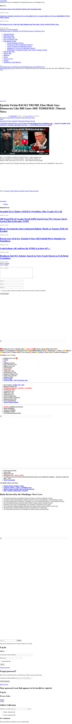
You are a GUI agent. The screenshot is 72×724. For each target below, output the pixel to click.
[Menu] (0, 65)
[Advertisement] (36, 86)
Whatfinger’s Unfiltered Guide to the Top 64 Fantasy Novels (27, 50)
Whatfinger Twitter (9, 411)
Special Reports (9, 34)
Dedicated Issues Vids (10, 399)
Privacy (6, 60)
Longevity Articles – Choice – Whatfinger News (18, 487)
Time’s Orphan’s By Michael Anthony (19, 46)
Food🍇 (40, 352)
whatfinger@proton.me (13, 406)
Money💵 (20, 350)
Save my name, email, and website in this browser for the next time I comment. (24, 290)
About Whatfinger (9, 408)
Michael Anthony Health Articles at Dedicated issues (19, 489)
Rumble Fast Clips (9, 363)
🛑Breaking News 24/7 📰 (8, 349)
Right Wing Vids (9, 36)
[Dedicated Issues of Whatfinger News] (22, 31)
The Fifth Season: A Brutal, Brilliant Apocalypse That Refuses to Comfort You (25, 507)
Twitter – (60, 350)
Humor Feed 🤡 (7, 352)
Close (2, 701)
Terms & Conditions (10, 410)
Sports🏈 (32, 350)
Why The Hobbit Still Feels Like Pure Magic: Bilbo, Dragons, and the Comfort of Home (28, 503)
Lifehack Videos (8, 377)
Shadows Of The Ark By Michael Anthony (21, 48)
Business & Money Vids (11, 374)
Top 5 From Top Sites (10, 470)
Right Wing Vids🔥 (52, 349)
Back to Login (4, 684)
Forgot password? (5, 667)
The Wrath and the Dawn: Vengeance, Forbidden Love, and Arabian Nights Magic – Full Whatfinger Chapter (34, 501)
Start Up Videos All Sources (12, 397)
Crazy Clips (7, 472)
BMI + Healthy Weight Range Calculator (16, 490)
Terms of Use (8, 59)
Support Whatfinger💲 (61, 352)
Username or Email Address (8, 654)
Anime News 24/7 (9, 394)
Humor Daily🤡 (17, 352)
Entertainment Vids (10, 41)
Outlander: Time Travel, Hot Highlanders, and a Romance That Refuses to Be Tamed (27, 504)
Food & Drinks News (10, 396)
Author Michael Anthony (15, 43)
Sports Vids (7, 53)
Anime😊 (34, 352)
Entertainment (8, 367)
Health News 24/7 (9, 392)
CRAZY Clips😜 (40, 349)
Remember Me (6, 661)
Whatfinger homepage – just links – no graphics (18, 388)
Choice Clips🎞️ (30, 349)
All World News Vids (10, 372)
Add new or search (5, 709)
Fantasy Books (8, 378)
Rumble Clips (20, 349)
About (6, 57)
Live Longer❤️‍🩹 (26, 352)
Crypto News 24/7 (9, 391)
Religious (6, 55)
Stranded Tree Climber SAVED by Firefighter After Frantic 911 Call (31, 211)
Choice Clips (7, 369)
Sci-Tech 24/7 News (9, 389)
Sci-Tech (42, 350)
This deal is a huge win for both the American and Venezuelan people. (20, 9)
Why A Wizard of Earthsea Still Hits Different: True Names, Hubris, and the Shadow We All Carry (31, 506)
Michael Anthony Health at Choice (14, 486)
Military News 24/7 (9, 366)
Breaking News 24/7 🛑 (11, 358)
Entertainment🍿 (12, 350)
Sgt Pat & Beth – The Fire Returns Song (16, 380)
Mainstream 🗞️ (52, 350)
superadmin (13, 116)
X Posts (6, 360)
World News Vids (9, 38)
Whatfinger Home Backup (12, 62)
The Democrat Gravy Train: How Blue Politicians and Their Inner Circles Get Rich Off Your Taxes (29, 24)
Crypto (25, 350)
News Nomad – (14, 385)
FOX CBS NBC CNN (10, 364)
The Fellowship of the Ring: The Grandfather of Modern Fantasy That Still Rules (26, 509)
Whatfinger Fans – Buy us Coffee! (14, 475)
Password (2, 658)
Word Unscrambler (9, 480)
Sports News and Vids (10, 375)
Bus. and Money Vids (11, 39)
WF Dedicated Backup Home (12, 413)
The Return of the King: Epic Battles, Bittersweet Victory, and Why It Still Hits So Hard (28, 498)
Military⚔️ (3, 350)
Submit (19, 640)
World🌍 (37, 350)
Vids (5, 361)
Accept (2, 699)
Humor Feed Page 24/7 (10, 386)
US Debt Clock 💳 (48, 352)
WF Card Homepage (10, 400)
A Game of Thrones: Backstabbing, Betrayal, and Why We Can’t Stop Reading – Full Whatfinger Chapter (33, 499)
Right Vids (3, 101)
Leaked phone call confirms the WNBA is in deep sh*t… (25, 248)
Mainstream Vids (9, 52)
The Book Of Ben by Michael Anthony (20, 45)
